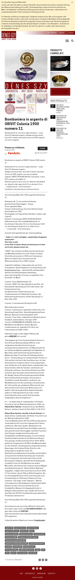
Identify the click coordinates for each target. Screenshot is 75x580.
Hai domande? (42, 153)
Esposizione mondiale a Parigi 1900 (15, 540)
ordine (42, 149)
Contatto (61, 32)
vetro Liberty (32, 553)
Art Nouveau (24, 531)
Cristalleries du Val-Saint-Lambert (28, 537)
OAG (43, 550)
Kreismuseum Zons (29, 546)
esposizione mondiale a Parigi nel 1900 (16, 543)
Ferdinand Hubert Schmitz (36, 543)
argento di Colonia (20, 528)
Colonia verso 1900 (11, 537)
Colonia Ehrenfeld (39, 534)
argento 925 (9, 528)
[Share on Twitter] (43, 560)
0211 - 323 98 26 (52, 32)
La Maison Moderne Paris (26, 550)
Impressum (41, 573)
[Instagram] (41, 568)
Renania (13, 553)
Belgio (32, 531)
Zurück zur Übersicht (14, 560)
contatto (51, 573)
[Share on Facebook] (39, 560)
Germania (8, 546)
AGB (21, 573)
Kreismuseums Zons (12, 270)
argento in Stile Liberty (12, 531)
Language (71, 32)
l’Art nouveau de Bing (11, 550)
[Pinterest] (37, 568)
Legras (38, 550)
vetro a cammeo (22, 553)
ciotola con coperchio (12, 534)
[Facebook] (34, 568)
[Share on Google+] (46, 560)
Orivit (7, 553)
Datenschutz (30, 573)
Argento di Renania (33, 528)
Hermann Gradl (17, 546)
